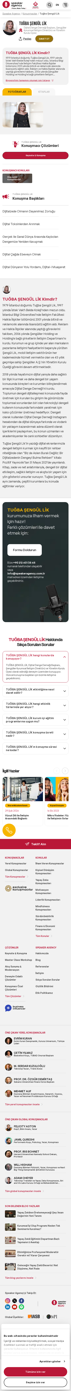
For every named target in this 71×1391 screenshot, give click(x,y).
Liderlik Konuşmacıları (48, 899)
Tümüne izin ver (35, 1371)
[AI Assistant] (35, 5)
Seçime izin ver (35, 1382)
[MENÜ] (65, 5)
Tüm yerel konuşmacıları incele (22, 1104)
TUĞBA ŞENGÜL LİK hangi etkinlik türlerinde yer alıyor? (28, 705)
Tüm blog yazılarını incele (19, 1277)
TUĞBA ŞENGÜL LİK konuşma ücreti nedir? (29, 734)
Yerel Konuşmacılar (15, 863)
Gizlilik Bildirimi (44, 986)
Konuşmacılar (30, 13)
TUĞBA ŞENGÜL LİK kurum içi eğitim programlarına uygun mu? (30, 719)
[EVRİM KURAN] (8, 1044)
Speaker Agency (11, 13)
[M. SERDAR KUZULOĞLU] (8, 1070)
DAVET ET (44, 38)
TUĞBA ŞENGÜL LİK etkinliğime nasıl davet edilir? (30, 691)
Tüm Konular (42, 936)
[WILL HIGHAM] (8, 1170)
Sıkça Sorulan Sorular (48, 979)
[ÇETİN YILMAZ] (8, 1057)
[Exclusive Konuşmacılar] (19, 891)
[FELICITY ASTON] (8, 1130)
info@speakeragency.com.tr (26, 573)
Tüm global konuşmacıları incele (23, 1191)
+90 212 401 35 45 (24, 562)
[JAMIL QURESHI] (8, 1144)
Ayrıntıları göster (50, 1361)
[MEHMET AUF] (8, 1096)
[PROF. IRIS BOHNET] (8, 1157)
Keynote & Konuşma (16, 953)
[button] (65, 771)
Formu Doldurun (24, 550)
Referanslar (42, 966)
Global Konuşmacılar (16, 870)
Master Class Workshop (18, 959)
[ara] (49, 5)
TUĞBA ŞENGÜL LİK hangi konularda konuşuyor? (30, 657)
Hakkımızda (42, 953)
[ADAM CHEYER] (8, 1183)
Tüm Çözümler (13, 996)
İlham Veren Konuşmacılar (50, 863)
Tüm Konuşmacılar (15, 876)
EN (57, 4)
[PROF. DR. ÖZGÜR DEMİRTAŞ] (8, 1083)
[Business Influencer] (15, 1011)
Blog (38, 959)
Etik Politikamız (44, 992)
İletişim (40, 973)
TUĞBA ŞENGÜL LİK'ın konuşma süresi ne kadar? (31, 748)
